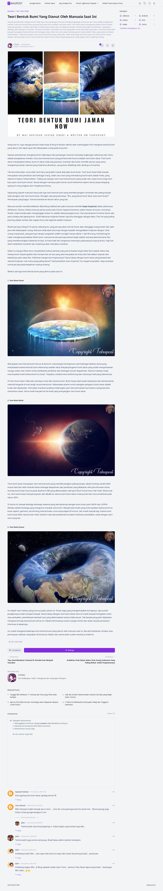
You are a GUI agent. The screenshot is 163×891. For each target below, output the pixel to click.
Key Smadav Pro (65, 3)
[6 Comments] (102, 45)
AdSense (126, 16)
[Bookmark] (113, 46)
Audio (125, 24)
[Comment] (111, 713)
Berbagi (71, 650)
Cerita (144, 24)
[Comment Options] (113, 792)
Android (145, 16)
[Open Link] (154, 3)
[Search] (149, 3)
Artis (143, 20)
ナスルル (21, 675)
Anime (125, 20)
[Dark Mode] (140, 3)
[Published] (34, 46)
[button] (15, 650)
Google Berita (35, 3)
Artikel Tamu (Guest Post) (113, 3)
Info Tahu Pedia (16, 642)
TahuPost (15, 3)
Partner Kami (50, 3)
